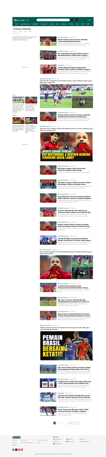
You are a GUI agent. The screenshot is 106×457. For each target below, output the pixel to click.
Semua (15, 31)
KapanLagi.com (85, 441)
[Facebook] (13, 450)
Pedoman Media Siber (27, 442)
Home (16, 24)
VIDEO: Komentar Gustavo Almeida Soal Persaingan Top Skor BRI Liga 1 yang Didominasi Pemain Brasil (30, 129)
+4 (82, 272)
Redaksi (14, 442)
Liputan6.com (58, 439)
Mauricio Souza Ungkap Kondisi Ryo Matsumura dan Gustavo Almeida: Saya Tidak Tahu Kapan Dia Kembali (18, 128)
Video (82, 24)
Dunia (57, 24)
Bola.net (83, 439)
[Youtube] (22, 450)
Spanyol (64, 24)
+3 (82, 101)
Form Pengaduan (42, 440)
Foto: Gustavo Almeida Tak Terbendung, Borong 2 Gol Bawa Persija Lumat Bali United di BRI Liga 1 (31, 107)
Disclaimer (24, 440)
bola (21, 20)
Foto (88, 24)
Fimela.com (71, 441)
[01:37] (31, 120)
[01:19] (18, 120)
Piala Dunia (43, 24)
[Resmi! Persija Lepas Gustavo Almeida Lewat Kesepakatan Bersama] (48, 41)
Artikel (20, 31)
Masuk (89, 20)
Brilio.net (57, 441)
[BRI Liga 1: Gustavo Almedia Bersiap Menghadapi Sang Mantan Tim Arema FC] (48, 301)
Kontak (14, 440)
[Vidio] (19, 450)
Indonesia (35, 24)
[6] (18, 100)
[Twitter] (16, 450)
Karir (38, 442)
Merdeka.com (58, 443)
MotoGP (71, 24)
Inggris (51, 24)
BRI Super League (25, 24)
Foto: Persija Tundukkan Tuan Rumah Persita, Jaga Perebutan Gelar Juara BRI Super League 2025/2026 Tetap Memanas (18, 108)
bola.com (46, 454)
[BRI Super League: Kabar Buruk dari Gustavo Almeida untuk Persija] (48, 170)
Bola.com (70, 439)
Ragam (77, 24)
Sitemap (14, 445)
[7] (31, 100)
